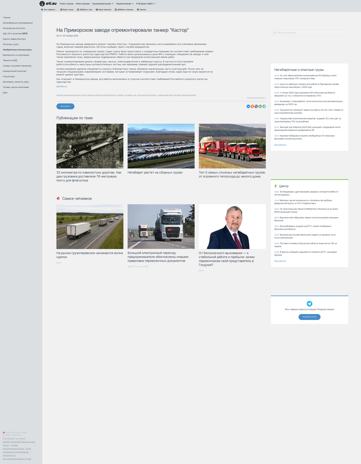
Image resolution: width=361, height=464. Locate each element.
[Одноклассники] (252, 106)
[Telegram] (264, 106)
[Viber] (256, 106)
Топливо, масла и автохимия (16, 87)
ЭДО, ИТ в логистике (12, 33)
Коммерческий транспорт (14, 71)
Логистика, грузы (11, 44)
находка (177, 95)
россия (6, 445)
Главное (6, 17)
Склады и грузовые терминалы (17, 65)
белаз (28, 448)
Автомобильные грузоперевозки (17, 23)
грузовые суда (130, 95)
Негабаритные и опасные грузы (17, 49)
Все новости (280, 144)
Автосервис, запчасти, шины (16, 82)
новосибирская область (13, 448)
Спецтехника (9, 76)
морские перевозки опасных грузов (19, 442)
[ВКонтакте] (248, 106)
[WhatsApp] (260, 106)
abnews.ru (61, 86)
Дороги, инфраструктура (14, 39)
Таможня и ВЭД (10, 60)
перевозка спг (9, 455)
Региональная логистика (14, 28)
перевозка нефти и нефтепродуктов (101, 95)
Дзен (5, 92)
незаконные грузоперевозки (15, 452)
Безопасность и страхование (16, 55)
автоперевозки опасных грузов (17, 459)
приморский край (189, 95)
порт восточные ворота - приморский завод (155, 95)
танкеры (14, 445)
